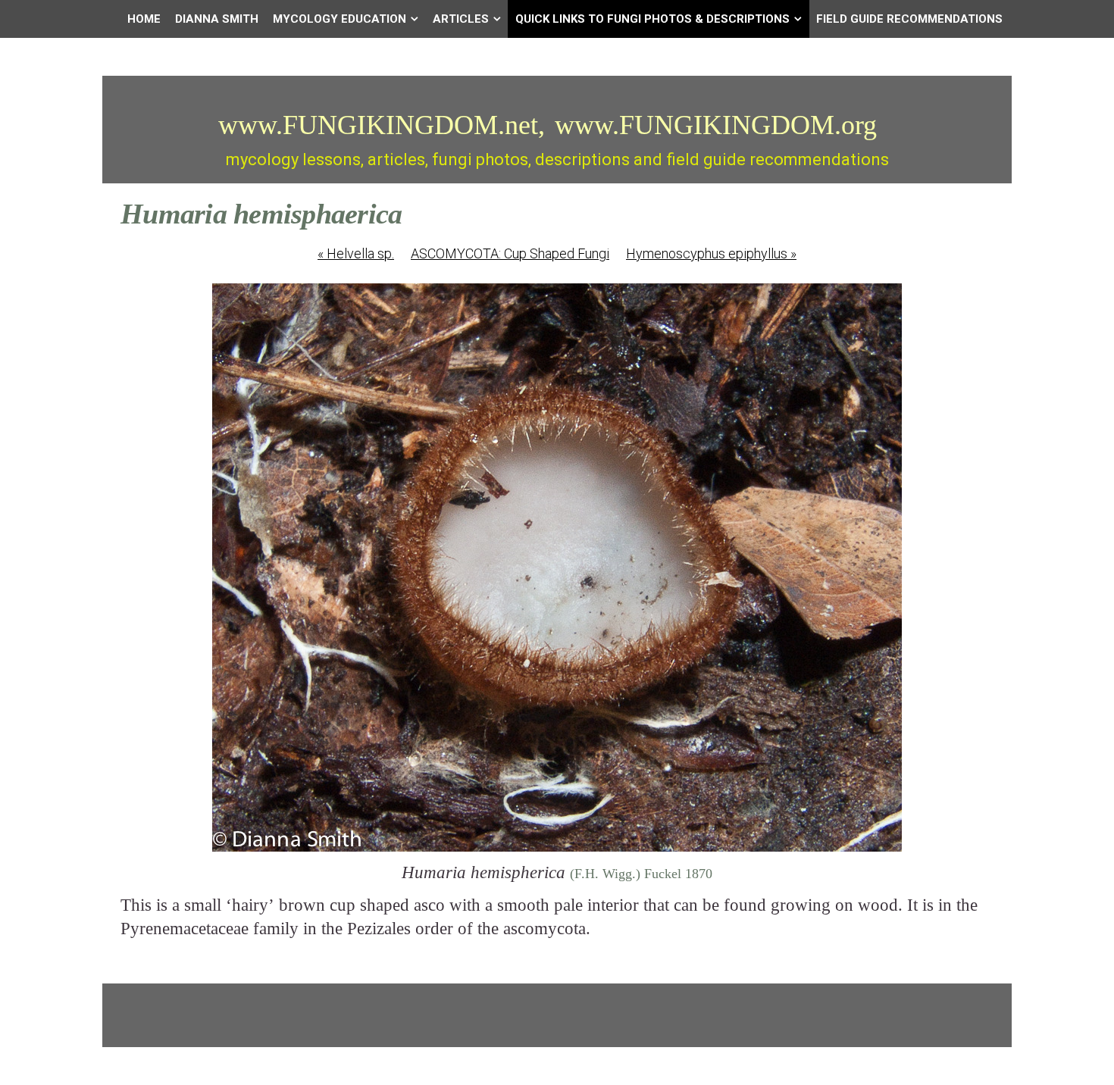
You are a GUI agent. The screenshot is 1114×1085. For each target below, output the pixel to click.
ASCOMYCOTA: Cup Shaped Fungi (510, 253)
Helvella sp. (356, 253)
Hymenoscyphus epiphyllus (711, 253)
